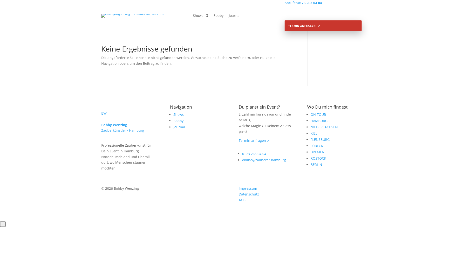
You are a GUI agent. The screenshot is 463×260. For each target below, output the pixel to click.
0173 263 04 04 (254, 153)
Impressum (248, 188)
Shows (198, 16)
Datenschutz (249, 194)
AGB (242, 200)
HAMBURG (319, 120)
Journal (234, 16)
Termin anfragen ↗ (254, 140)
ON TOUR (318, 114)
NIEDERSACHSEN (324, 127)
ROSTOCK (318, 158)
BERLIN (316, 164)
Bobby (218, 16)
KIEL (314, 133)
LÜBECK (317, 145)
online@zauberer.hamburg (264, 160)
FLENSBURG (320, 139)
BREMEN (318, 152)
